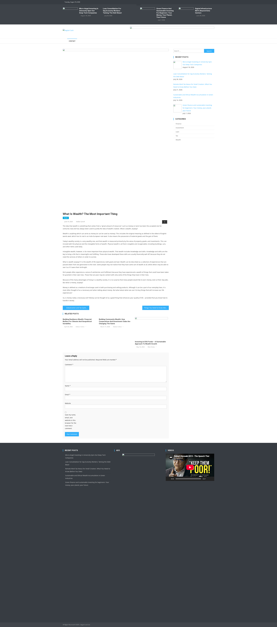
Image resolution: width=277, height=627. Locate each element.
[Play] (168, 479)
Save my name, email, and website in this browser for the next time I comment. (70, 421)
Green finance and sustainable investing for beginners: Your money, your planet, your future (165, 13)
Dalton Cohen (80, 327)
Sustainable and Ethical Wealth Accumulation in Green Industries (85, 476)
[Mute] (208, 479)
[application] (190, 467)
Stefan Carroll (80, 222)
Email (67, 395)
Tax (177, 136)
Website (68, 403)
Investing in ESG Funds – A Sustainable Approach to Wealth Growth (150, 343)
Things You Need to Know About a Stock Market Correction (156, 308)
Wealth (66, 218)
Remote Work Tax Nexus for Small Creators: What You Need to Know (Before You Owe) (87, 470)
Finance (178, 124)
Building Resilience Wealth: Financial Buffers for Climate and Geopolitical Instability (77, 321)
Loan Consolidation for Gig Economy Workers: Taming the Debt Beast (112, 11)
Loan (177, 132)
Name (68, 386)
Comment (69, 365)
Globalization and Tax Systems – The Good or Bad (77, 308)
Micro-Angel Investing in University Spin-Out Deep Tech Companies (88, 11)
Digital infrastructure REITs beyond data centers (203, 11)
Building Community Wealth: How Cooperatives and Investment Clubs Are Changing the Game (114, 321)
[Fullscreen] (211, 479)
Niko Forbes (151, 347)
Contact (72, 41)
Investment (180, 128)
